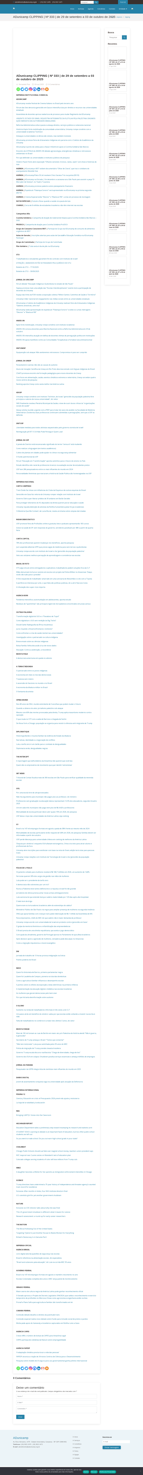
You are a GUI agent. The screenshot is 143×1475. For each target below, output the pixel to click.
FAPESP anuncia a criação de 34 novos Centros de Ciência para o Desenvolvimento (48, 1356)
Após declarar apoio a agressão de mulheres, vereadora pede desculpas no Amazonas (50, 939)
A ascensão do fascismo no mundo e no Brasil (34, 683)
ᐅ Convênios (77, 1444)
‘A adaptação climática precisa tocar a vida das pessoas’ (37, 1352)
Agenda (90, 9)
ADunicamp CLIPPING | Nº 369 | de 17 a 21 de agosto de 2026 (117, 62)
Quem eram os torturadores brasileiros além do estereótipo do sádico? (44, 905)
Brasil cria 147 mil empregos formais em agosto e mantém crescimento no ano (47, 1275)
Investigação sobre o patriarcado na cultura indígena (37, 637)
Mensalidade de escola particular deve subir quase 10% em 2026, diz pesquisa (46, 812)
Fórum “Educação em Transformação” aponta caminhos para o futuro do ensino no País (50, 461)
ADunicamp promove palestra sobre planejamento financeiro (49, 186)
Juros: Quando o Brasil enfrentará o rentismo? (34, 629)
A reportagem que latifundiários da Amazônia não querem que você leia (44, 761)
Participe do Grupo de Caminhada (49, 242)
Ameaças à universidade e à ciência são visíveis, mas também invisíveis (43, 136)
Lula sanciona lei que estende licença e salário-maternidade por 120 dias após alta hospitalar (52, 897)
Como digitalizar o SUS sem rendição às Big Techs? (36, 620)
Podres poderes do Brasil (26, 960)
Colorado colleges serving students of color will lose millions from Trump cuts (46, 1159)
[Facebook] (34, 89)
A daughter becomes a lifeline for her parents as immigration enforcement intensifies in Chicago (54, 1172)
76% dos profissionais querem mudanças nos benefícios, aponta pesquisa (45, 543)
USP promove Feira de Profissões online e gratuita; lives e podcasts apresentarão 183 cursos (52, 523)
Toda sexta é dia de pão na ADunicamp (44, 246)
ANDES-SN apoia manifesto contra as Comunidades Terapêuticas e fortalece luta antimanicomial (54, 340)
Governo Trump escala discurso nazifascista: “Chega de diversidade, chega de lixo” (48, 1052)
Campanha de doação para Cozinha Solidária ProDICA (46, 224)
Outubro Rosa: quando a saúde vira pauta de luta (51, 201)
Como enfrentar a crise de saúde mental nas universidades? (39, 633)
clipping (127, 17)
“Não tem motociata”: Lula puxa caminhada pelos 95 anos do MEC (42, 1044)
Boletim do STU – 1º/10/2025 (27, 267)
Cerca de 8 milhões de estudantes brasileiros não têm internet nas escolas (54, 205)
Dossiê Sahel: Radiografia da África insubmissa (34, 625)
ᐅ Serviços (76, 1440)
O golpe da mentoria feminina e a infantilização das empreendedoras (43, 926)
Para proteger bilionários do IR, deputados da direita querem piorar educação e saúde (50, 503)
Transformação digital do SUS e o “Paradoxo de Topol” (37, 616)
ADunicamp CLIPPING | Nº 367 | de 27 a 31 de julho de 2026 (117, 109)
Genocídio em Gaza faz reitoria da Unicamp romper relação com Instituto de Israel (48, 494)
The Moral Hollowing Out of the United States (34, 1229)
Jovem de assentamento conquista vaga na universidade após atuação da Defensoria (49, 1082)
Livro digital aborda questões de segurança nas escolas (38, 1254)
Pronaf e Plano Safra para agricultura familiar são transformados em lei (44, 1302)
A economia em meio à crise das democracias (33, 675)
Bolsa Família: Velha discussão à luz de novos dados (36, 645)
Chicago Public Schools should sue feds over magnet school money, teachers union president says (54, 1151)
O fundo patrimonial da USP (27, 457)
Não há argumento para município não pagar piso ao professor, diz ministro (46, 797)
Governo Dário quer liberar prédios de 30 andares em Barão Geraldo (43, 498)
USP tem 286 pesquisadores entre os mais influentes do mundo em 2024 (44, 469)
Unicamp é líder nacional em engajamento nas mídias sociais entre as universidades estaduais (53, 299)
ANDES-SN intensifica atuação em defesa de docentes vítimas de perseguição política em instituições (55, 335)
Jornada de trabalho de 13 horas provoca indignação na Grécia (40, 955)
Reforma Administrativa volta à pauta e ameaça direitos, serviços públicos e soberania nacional (53, 125)
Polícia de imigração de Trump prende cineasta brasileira (38, 1048)
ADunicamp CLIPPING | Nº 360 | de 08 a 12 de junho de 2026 (117, 179)
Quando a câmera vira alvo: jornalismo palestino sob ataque (39, 708)
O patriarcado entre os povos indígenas (31, 671)
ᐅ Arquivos (76, 1447)
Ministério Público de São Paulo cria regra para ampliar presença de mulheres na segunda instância (55, 909)
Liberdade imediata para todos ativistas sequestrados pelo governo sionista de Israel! (49, 427)
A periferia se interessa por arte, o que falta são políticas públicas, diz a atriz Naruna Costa (51, 583)
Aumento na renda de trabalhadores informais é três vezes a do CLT (43, 1010)
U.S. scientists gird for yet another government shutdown (38, 1195)
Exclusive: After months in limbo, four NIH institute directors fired (41, 1191)
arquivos (119, 17)
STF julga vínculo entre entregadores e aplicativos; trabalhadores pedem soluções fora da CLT (53, 568)
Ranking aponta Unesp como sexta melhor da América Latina (40, 384)
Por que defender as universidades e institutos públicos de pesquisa (43, 158)
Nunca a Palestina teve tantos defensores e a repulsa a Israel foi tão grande (46, 889)
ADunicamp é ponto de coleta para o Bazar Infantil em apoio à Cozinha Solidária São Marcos (52, 147)
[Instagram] (30, 89)
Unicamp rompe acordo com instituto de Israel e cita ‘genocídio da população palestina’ (50, 551)
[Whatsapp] (18, 89)
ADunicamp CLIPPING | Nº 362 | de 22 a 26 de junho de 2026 (117, 155)
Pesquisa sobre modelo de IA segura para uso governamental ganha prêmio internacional (51, 1361)
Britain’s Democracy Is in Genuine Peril (31, 1237)
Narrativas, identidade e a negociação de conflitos (35, 740)
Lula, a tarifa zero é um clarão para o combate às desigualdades (41, 744)
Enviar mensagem (112, 1447)
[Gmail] (43, 89)
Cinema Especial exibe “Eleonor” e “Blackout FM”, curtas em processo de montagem (57, 197)
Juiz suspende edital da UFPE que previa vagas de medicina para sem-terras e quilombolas (51, 547)
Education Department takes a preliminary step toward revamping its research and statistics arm (54, 1128)
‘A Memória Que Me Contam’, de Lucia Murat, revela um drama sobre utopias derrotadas (51, 511)
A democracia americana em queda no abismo (34, 658)
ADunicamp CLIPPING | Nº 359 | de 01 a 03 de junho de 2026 (117, 202)
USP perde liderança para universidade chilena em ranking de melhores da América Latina (51, 839)
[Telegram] (22, 89)
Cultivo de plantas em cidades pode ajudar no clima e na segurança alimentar (46, 452)
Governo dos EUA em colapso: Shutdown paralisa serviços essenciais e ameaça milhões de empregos (55, 1056)
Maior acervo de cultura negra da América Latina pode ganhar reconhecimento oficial (49, 1291)
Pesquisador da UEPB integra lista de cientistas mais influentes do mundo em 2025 (48, 1069)
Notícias (81, 9)
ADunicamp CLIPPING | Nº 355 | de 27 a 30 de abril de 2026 (117, 272)
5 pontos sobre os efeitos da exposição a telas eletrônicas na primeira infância (47, 985)
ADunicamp (20, 1437)
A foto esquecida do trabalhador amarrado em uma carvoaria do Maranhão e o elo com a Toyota (54, 579)
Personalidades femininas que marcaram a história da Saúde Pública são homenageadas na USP (53, 473)
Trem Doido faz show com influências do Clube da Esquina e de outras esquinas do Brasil (51, 490)
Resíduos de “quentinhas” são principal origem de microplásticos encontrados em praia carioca (53, 604)
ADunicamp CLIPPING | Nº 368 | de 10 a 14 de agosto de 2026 (117, 85)
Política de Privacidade (107, 1472)
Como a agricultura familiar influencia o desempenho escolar (40, 980)
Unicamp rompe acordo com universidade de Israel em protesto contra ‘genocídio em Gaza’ (51, 922)
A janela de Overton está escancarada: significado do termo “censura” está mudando (49, 444)
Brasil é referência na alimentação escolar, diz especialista (39, 1258)
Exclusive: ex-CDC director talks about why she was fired (38, 1208)
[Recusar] (140, 1471)
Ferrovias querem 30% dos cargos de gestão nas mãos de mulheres (42, 876)
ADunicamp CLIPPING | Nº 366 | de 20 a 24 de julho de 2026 (117, 132)
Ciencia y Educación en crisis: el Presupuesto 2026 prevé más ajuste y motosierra (47, 1098)
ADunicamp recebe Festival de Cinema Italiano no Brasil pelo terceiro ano (45, 103)
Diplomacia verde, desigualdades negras (32, 748)
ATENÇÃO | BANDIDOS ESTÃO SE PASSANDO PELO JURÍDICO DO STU (43, 263)
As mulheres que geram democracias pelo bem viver (36, 993)
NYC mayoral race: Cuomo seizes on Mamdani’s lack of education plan (43, 1155)
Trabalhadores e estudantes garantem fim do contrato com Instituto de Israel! (46, 259)
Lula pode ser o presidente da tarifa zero (32, 880)
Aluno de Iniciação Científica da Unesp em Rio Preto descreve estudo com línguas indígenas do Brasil (55, 369)
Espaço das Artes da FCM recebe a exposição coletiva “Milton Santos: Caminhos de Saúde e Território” (56, 295)
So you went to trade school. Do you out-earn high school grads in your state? (46, 1138)
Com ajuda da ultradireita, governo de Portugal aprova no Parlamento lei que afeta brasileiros (53, 935)
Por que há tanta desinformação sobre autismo (34, 997)
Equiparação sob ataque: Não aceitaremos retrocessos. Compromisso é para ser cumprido (52, 352)
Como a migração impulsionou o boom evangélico (35, 943)
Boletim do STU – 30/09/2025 (27, 271)
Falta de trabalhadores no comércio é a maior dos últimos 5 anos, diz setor (45, 1021)
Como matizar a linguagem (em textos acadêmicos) (36, 448)
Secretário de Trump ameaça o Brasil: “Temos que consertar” (40, 1040)
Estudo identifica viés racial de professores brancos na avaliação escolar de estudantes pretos (53, 465)
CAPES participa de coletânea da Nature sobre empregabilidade (41, 1340)
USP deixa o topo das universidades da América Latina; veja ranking (42, 816)
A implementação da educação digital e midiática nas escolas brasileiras (44, 989)
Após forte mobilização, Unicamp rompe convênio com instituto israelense (45, 325)
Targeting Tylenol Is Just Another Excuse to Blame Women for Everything (45, 1233)
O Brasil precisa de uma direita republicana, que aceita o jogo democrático (45, 930)
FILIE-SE (123, 2)
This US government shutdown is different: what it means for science (43, 1212)
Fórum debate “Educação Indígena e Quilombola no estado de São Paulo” (44, 284)
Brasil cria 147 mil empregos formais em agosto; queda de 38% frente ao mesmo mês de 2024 (52, 828)
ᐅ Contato (76, 1458)
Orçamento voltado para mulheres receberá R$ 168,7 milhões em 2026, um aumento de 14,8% (53, 872)
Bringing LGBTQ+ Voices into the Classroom (33, 1115)
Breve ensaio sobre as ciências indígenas (32, 641)
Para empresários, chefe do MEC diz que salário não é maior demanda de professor (49, 918)
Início (72, 9)
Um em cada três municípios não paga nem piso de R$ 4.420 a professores (45, 808)
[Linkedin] (39, 89)
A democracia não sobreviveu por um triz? (32, 884)
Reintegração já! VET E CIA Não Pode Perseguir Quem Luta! (39, 432)
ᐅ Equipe (76, 1454)
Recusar (94, 1472)
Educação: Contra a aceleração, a (33, 650)
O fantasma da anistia (24, 691)
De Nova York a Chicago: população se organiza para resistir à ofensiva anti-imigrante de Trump (54, 723)
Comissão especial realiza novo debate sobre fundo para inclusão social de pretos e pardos (52, 1319)
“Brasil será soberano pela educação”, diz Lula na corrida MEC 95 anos (43, 1262)
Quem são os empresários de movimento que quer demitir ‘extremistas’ (44, 765)
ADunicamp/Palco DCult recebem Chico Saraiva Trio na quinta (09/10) (52, 175)
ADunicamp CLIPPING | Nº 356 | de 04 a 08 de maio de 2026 (117, 249)
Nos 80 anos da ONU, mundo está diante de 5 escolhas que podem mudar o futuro (48, 704)
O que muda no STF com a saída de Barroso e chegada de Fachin (41, 719)
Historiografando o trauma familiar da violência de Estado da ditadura (43, 736)
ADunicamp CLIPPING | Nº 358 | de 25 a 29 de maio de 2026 (117, 225)
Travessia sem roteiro (24, 679)
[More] (47, 89)
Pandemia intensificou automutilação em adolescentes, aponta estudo (43, 600)
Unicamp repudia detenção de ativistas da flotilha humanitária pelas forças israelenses (50, 507)
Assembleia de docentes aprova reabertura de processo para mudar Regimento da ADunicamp (53, 114)
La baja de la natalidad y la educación (30, 1102)
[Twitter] (26, 89)
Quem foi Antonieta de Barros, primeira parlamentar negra (39, 972)
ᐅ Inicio (75, 1437)
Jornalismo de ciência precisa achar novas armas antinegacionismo (42, 893)
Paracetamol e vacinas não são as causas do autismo (36, 365)
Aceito (86, 1472)
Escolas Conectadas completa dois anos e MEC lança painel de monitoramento (46, 1279)
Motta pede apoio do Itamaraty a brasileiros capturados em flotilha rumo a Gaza (47, 1323)
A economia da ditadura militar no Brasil (32, 687)
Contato (112, 9)
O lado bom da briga (24, 901)
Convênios (101, 9)
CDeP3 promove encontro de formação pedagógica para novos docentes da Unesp (48, 373)
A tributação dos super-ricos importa (30, 587)
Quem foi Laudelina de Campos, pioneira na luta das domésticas (41, 976)
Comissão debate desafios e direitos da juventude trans (38, 1315)
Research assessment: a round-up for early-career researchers (40, 1216)
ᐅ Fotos (75, 1451)
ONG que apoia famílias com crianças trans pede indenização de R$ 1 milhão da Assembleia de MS (54, 914)
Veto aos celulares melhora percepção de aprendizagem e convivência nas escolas (48, 555)
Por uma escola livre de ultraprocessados (32, 792)
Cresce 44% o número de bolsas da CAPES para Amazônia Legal (41, 1336)
